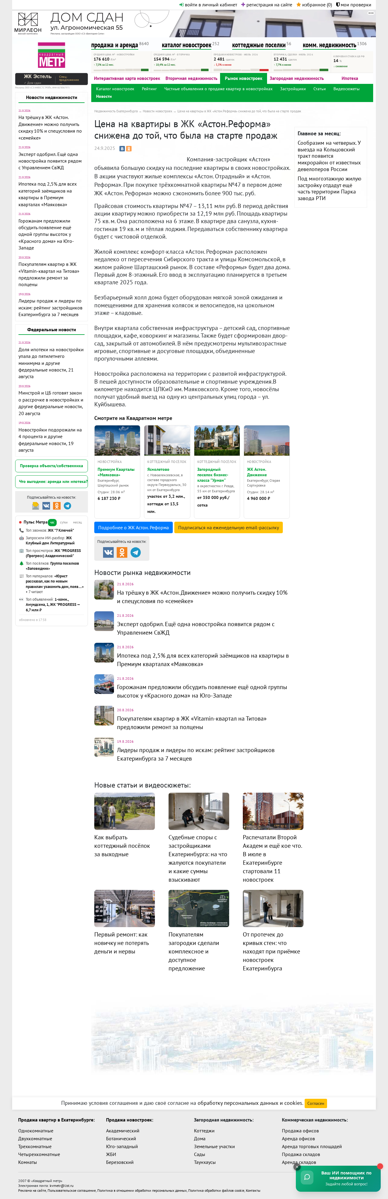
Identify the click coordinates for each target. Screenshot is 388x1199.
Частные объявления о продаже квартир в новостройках (218, 88)
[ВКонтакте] (122, 148)
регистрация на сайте (268, 5)
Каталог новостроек (115, 88)
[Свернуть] (297, 1167)
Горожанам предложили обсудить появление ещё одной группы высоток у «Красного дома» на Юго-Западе (46, 234)
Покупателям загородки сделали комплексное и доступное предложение (194, 951)
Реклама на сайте (32, 1190)
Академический (122, 1131)
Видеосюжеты (346, 88)
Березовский (120, 1162)
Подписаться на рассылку (228, 527)
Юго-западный (122, 1146)
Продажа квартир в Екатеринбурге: (56, 1120)
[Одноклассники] (129, 148)
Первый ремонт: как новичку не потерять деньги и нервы (121, 942)
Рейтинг (149, 88)
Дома (200, 1138)
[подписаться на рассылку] (35, 505)
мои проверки (355, 5)
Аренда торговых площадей (312, 1146)
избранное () (316, 5)
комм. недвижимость (329, 44)
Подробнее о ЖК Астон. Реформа (133, 527)
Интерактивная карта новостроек (127, 78)
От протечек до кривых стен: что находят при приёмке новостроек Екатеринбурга (271, 951)
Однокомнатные (35, 1131)
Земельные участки (214, 1146)
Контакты (253, 1190)
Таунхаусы (205, 1162)
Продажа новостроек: (129, 1120)
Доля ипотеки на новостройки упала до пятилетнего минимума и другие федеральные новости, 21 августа (51, 363)
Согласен (315, 1103)
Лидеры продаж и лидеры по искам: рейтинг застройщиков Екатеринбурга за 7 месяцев (50, 307)
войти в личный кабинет (210, 5)
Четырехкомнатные (39, 1154)
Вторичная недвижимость (191, 78)
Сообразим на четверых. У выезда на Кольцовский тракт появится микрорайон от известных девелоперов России (329, 155)
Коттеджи (204, 1131)
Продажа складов (301, 1154)
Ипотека (350, 78)
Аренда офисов (298, 1138)
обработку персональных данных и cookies (250, 1102)
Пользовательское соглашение (72, 1190)
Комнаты (27, 1162)
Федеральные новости (51, 329)
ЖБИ (111, 1154)
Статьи (319, 88)
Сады (199, 1154)
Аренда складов (299, 1162)
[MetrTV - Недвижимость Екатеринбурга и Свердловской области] (51, 54)
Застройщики (293, 88)
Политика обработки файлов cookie (216, 1190)
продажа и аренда (114, 44)
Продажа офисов (300, 1131)
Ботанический (121, 1138)
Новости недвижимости (51, 97)
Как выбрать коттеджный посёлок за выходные (122, 845)
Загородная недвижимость (297, 78)
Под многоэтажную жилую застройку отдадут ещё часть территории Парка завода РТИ (329, 188)
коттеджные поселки (259, 44)
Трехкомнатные (35, 1146)
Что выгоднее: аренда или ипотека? (53, 481)
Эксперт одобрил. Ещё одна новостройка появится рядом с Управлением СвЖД (50, 161)
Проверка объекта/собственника (51, 465)
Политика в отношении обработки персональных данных (142, 1190)
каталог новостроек (186, 44)
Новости (104, 96)
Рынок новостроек (243, 78)
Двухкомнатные (35, 1138)
